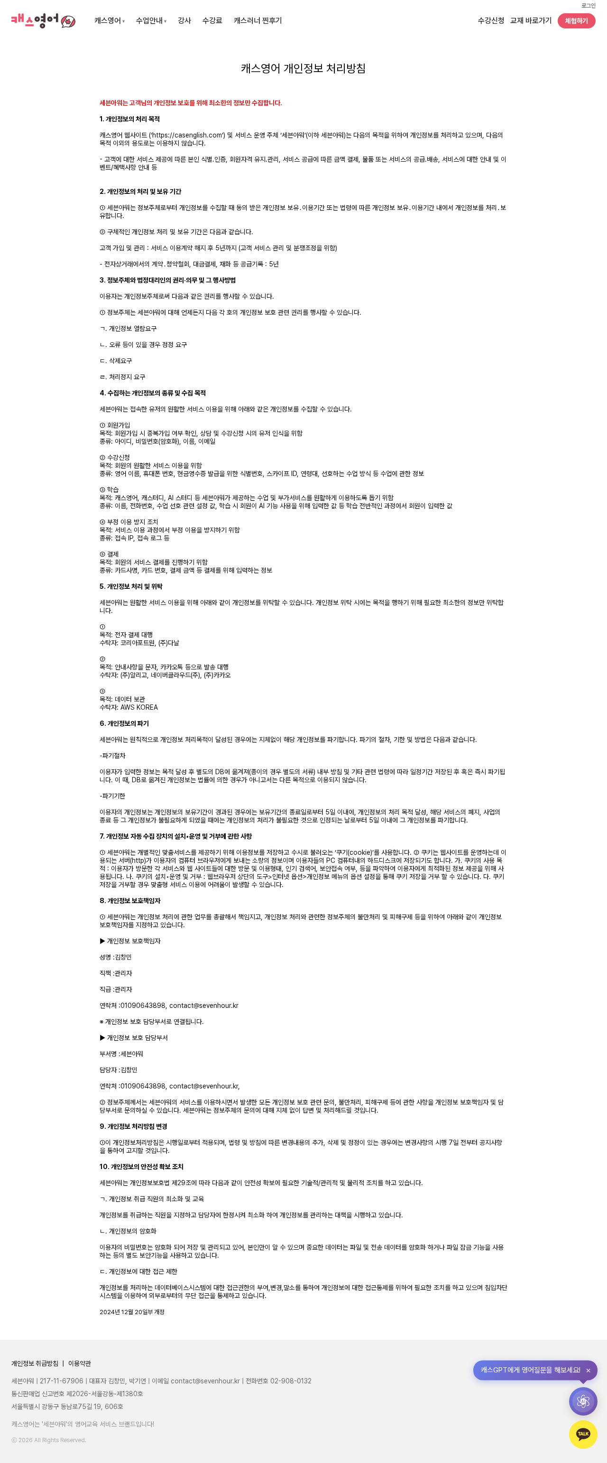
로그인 (588, 5)
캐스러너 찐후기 (258, 20)
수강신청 (491, 20)
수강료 (212, 20)
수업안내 (151, 20)
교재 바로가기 (531, 20)
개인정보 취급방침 (34, 1363)
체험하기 (576, 21)
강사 (184, 20)
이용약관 (79, 1363)
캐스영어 (109, 20)
